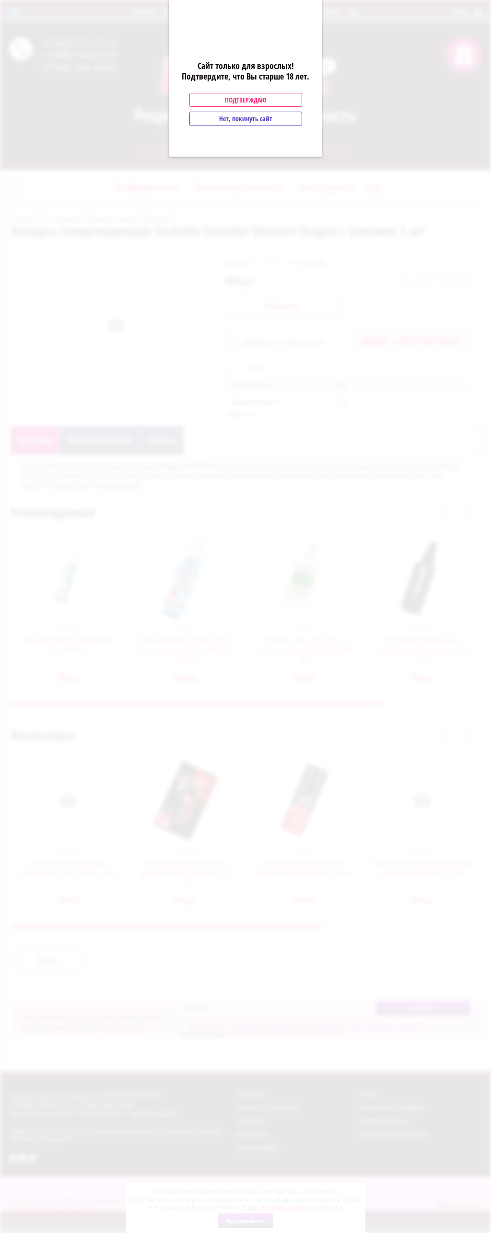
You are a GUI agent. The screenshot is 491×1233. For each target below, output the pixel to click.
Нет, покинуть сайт (245, 118)
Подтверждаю (245, 99)
